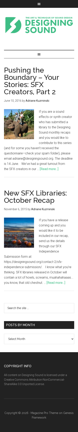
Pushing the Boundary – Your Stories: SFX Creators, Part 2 (31, 81)
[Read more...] (49, 169)
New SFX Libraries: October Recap (35, 196)
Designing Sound (39, 25)
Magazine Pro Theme (44, 413)
